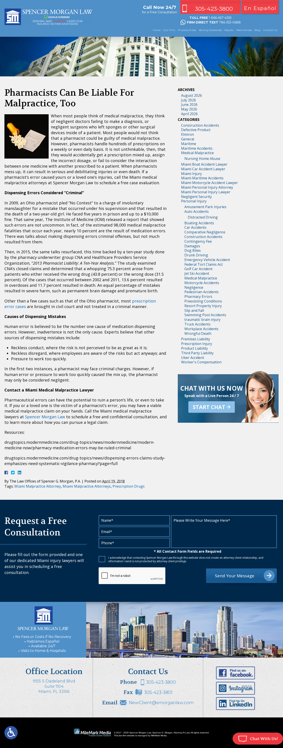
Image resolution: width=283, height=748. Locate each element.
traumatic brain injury (202, 319)
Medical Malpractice (197, 152)
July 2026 (188, 100)
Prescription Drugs (129, 486)
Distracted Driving (203, 217)
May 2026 (189, 109)
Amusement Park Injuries (205, 206)
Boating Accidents (199, 223)
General (187, 139)
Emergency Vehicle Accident (207, 259)
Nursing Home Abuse (202, 158)
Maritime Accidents (196, 148)
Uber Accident (192, 357)
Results (228, 30)
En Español (260, 8)
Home (157, 30)
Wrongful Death (197, 333)
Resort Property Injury (203, 305)
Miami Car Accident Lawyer (203, 169)
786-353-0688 (230, 22)
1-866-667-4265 (220, 18)
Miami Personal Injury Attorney (207, 187)
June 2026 (189, 104)
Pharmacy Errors (198, 296)
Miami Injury (191, 173)
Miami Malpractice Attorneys (87, 486)
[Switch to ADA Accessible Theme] (11, 732)
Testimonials (244, 30)
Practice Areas (187, 30)
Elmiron (187, 134)
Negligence (193, 287)
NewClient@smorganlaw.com (161, 702)
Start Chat (209, 407)
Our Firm (169, 30)
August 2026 (191, 95)
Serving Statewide (210, 30)
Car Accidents (195, 227)
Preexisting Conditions (203, 301)
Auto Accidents (196, 211)
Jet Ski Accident (196, 273)
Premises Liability (195, 339)
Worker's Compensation (201, 362)
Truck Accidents (197, 324)
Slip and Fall (194, 310)
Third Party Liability (197, 353)
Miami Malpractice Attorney (37, 486)
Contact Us (270, 30)
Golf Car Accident (198, 268)
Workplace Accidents (201, 328)
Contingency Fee (198, 241)
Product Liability (194, 348)
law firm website (127, 735)
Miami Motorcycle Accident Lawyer (209, 182)
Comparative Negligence (204, 232)
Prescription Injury (196, 343)
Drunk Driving (196, 255)
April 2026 (189, 113)
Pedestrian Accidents (201, 291)
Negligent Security (196, 196)
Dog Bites (192, 250)
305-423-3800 (214, 8)
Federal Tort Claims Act (203, 264)
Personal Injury (194, 201)
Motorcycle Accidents (201, 282)
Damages (192, 246)
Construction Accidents (200, 125)
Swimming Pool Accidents (205, 314)
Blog (257, 30)
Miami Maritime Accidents (202, 178)
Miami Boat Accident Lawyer (204, 164)
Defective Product (195, 129)
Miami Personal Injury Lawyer (205, 192)
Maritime (188, 143)
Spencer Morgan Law (45, 416)
